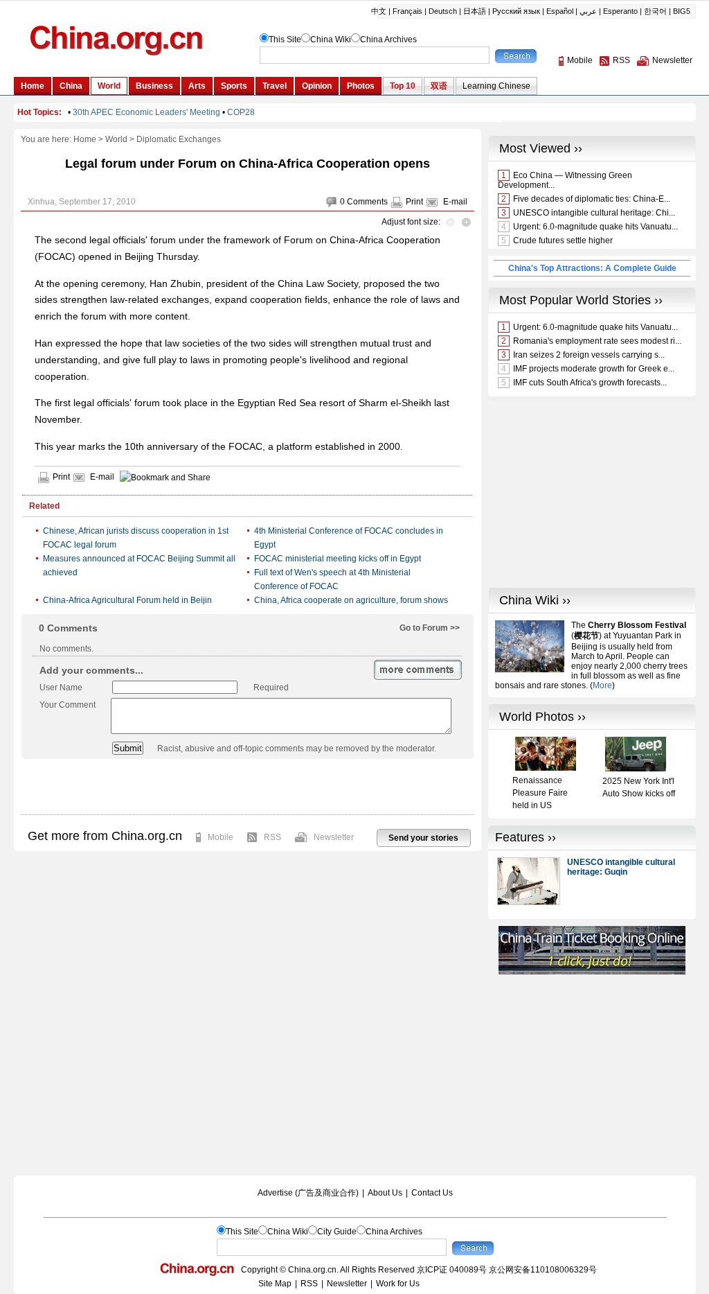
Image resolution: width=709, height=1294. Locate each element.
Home (84, 139)
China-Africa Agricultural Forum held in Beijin (127, 600)
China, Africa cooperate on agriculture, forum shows (351, 600)
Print (414, 202)
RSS (272, 837)
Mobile (220, 837)
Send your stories (423, 838)
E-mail (455, 202)
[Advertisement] (247, 786)
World (116, 139)
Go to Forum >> (430, 628)
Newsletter (334, 837)
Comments (367, 202)
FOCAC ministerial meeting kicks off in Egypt (337, 558)
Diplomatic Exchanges (178, 139)
